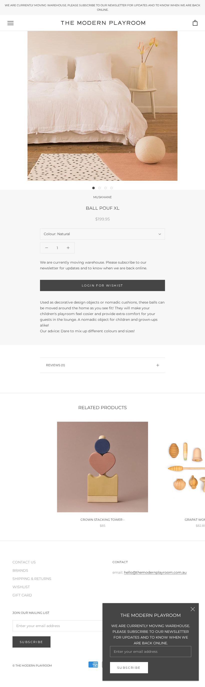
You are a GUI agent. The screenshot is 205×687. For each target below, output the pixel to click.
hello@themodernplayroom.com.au (155, 572)
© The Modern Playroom (32, 665)
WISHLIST (21, 587)
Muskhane (102, 197)
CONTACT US (24, 562)
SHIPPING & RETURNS (31, 578)
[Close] (192, 609)
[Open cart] (195, 23)
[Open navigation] (11, 23)
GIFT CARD (22, 595)
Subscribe (129, 668)
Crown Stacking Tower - (102, 519)
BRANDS (20, 570)
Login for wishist (102, 285)
